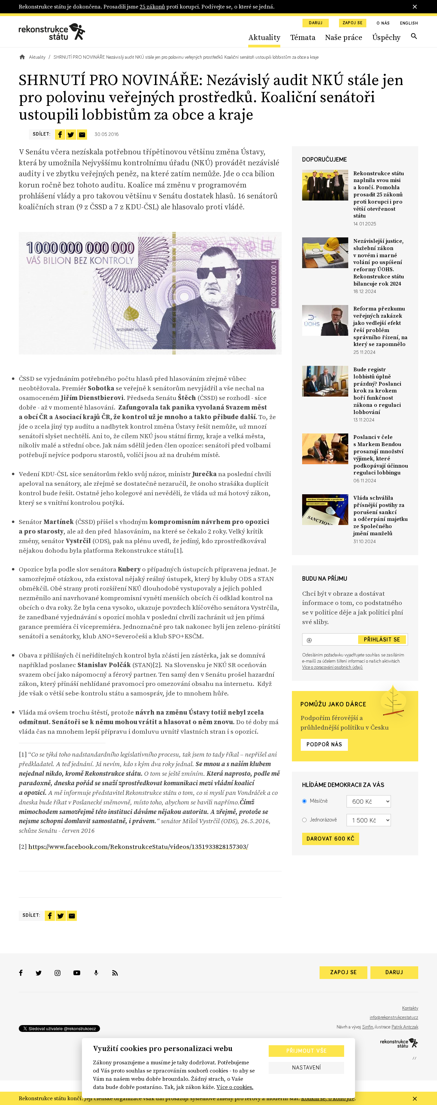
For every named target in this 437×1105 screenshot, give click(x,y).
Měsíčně (318, 801)
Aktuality (264, 37)
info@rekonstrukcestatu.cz (394, 1017)
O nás (383, 24)
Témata (302, 37)
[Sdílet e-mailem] (82, 134)
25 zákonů (152, 6)
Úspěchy (386, 37)
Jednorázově (323, 820)
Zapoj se (353, 23)
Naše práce (343, 37)
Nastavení (306, 1068)
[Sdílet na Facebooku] (60, 134)
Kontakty (410, 1008)
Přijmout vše (306, 1051)
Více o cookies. (234, 1087)
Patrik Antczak (405, 1027)
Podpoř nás (324, 745)
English (409, 24)
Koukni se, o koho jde (327, 1098)
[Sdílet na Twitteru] (71, 134)
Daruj (316, 23)
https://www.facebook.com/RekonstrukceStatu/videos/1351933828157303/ (138, 846)
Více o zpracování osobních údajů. (332, 667)
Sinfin (367, 1027)
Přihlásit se (382, 640)
